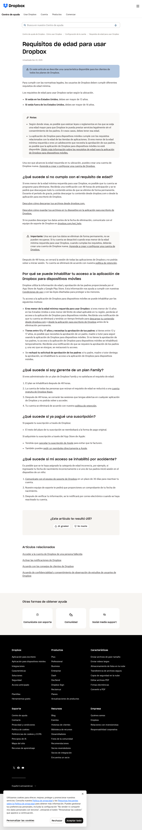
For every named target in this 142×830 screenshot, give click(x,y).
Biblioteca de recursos (61, 729)
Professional (57, 661)
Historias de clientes (60, 725)
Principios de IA (19, 739)
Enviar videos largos (100, 661)
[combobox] (71, 25)
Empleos (95, 720)
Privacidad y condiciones (23, 725)
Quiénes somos (98, 715)
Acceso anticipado (20, 685)
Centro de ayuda (11, 14)
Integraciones (18, 666)
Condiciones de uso (32, 292)
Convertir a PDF (98, 689)
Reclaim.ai (56, 689)
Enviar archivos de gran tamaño (105, 657)
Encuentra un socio (60, 757)
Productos (57, 14)
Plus (53, 657)
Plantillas (16, 694)
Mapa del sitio (18, 743)
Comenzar (71, 14)
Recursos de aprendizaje (23, 748)
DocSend (55, 680)
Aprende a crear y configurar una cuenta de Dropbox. (67, 166)
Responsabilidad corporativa (104, 729)
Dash (53, 675)
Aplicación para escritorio (24, 657)
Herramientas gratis (21, 699)
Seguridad (17, 680)
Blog (53, 715)
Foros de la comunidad (62, 739)
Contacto (16, 720)
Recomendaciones (60, 743)
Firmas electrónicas (100, 685)
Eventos (55, 720)
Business (55, 666)
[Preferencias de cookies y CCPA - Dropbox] (45, 808)
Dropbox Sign (57, 685)
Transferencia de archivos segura (106, 671)
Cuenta (44, 14)
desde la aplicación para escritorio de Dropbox (72, 322)
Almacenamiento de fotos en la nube (108, 666)
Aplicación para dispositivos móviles (29, 661)
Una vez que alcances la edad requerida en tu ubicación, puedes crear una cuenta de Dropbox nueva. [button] (66, 164)
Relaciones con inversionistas (104, 725)
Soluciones (17, 675)
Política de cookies (20, 729)
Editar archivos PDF (100, 680)
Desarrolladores (58, 734)
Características (19, 671)
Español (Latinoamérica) (22, 786)
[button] (24, 25)
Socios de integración (61, 753)
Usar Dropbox (30, 14)
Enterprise (56, 671)
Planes (54, 694)
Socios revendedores (61, 748)
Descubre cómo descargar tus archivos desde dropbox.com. (53, 203)
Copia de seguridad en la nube (105, 675)
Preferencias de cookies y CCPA (26, 734)
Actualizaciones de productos (65, 699)
